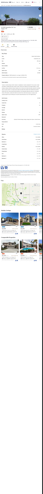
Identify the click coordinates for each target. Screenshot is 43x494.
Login (28, 2)
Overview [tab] (2, 46)
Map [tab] (8, 46)
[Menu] (40, 2)
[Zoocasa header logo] (6, 2)
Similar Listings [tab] (14, 46)
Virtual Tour (5, 36)
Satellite (37, 184)
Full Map (37, 204)
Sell (22, 2)
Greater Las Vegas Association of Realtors (25, 170)
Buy (13, 2)
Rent (17, 2)
